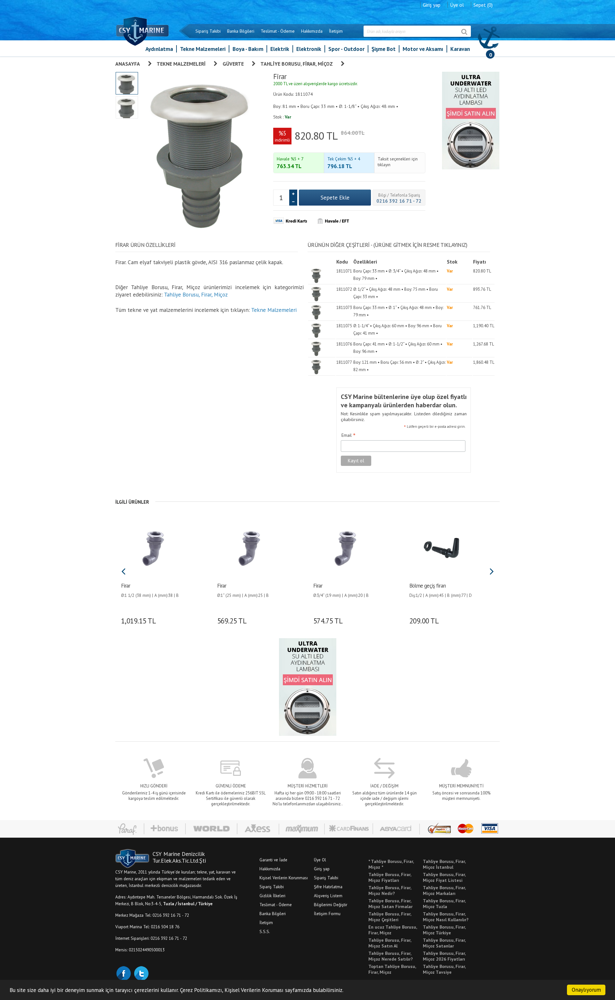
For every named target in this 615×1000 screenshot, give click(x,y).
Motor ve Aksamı (423, 49)
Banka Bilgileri (240, 31)
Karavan (460, 49)
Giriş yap (431, 5)
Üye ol (457, 5)
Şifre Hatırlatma (328, 887)
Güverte (233, 64)
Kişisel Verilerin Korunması (283, 878)
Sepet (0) (483, 5)
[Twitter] (141, 972)
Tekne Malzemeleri (203, 49)
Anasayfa (127, 64)
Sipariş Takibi (208, 31)
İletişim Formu (327, 913)
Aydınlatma (159, 49)
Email (348, 435)
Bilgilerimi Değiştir (330, 904)
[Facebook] (123, 972)
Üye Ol (320, 860)
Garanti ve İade (273, 860)
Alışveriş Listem (328, 895)
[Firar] (153, 547)
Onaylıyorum (586, 989)
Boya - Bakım (248, 49)
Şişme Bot (384, 49)
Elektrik (279, 49)
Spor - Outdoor (346, 49)
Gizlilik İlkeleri (272, 895)
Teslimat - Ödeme (278, 31)
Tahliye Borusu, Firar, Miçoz (296, 64)
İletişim (336, 31)
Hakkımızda (312, 31)
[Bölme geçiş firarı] (441, 547)
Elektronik (308, 49)
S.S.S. (264, 931)
